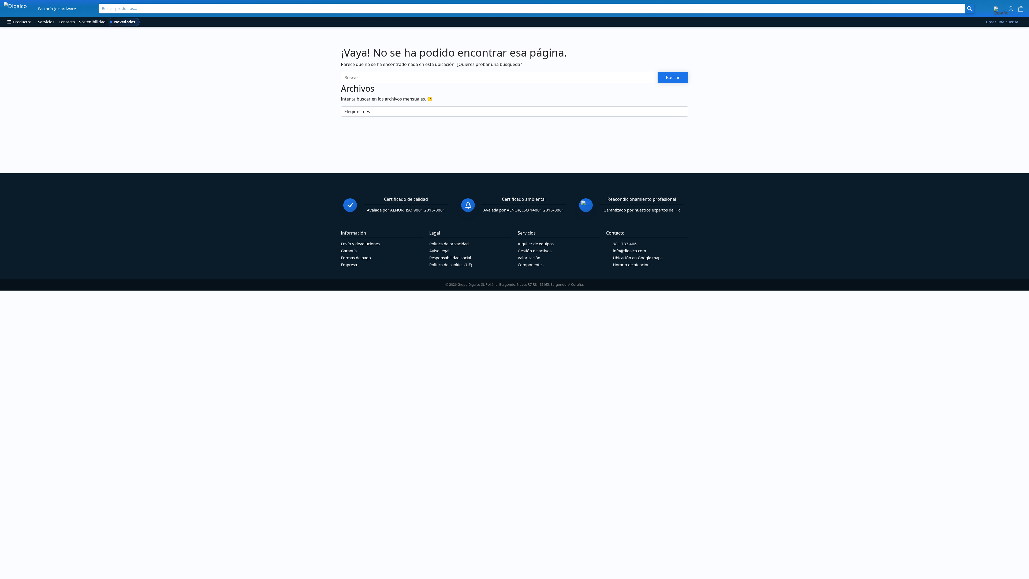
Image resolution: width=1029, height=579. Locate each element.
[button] (1002, 10)
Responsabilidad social (450, 257)
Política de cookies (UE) (450, 264)
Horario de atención (631, 264)
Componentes (530, 264)
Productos (22, 21)
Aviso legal (439, 250)
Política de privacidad (449, 243)
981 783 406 (625, 243)
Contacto (67, 21)
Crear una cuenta (1002, 21)
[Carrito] (1021, 8)
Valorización (529, 257)
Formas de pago (356, 257)
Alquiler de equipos (536, 243)
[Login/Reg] (1011, 8)
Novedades (124, 21)
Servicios (46, 21)
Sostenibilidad (92, 21)
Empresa (349, 264)
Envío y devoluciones (360, 243)
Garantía (349, 250)
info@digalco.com (629, 250)
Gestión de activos (534, 250)
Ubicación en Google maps (637, 257)
